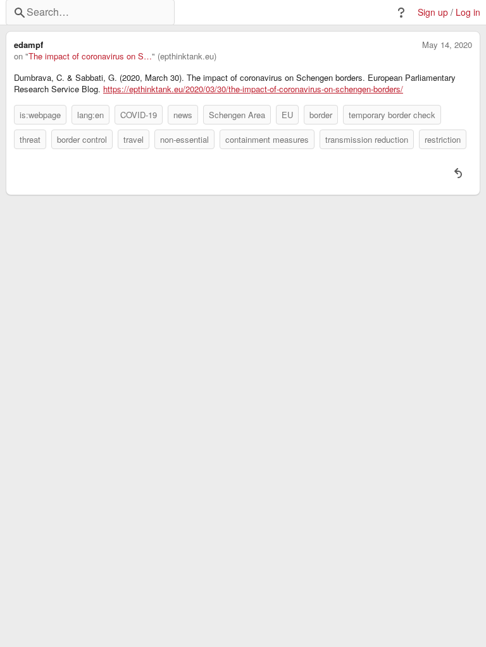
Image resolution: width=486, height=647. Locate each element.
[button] (401, 12)
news (182, 115)
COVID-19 (138, 115)
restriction (443, 139)
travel (133, 139)
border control (82, 139)
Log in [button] (468, 12)
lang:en (90, 115)
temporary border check (392, 115)
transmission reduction (366, 139)
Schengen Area (237, 115)
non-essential (184, 139)
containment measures (267, 139)
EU (287, 115)
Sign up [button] (433, 12)
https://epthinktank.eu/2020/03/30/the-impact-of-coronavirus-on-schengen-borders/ (253, 89)
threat (30, 139)
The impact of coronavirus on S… (90, 56)
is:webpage (40, 115)
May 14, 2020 (447, 45)
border (320, 115)
